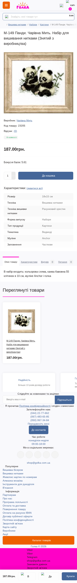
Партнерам (9, 494)
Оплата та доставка (14, 505)
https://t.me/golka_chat (55, 454)
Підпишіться (64, 399)
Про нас (7, 498)
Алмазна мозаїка (13, 480)
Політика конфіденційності (35, 405)
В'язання (8, 487)
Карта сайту (10, 527)
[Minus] (14, 178)
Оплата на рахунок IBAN (17, 512)
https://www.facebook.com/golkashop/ (20, 454)
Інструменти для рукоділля (18, 484)
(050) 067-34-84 (39, 420)
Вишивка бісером (13, 469)
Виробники (9, 530)
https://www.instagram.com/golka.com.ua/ (29, 454)
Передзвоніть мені (38, 423)
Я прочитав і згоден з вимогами (39, 405)
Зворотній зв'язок (13, 523)
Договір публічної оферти (17, 516)
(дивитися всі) (35, 188)
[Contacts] (61, 5)
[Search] (7, 16)
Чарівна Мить (24, 120)
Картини (44, 24)
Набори (33, 24)
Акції (5, 534)
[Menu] (6, 5)
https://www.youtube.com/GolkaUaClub (37, 454)
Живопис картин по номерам (20, 477)
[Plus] (14, 174)
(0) (15, 131)
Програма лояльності (15, 502)
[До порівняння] (48, 576)
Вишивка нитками (17, 24)
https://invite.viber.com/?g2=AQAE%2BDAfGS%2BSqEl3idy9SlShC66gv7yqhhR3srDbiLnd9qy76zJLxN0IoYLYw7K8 (46, 454)
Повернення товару (14, 509)
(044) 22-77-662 (39, 413)
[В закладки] (27, 576)
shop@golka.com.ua (38, 462)
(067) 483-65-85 (39, 416)
